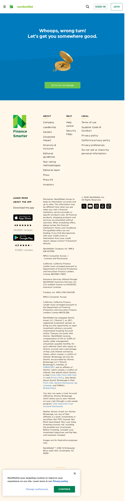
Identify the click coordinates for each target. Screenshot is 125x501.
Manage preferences (37, 489)
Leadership (49, 127)
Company (48, 122)
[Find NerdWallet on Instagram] (96, 207)
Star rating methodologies (52, 163)
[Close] (74, 473)
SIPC (52, 367)
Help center (70, 124)
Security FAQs (71, 132)
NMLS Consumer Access (55, 256)
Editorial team (51, 170)
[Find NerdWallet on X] (84, 207)
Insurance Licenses (52, 287)
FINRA (46, 367)
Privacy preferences (93, 145)
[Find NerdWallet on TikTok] (108, 207)
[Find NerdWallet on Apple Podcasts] (102, 207)
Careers (47, 132)
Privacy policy (90, 135)
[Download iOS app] (23, 218)
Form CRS (55, 375)
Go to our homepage (62, 85)
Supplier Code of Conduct (91, 129)
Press (46, 175)
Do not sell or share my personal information (95, 152)
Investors (48, 184)
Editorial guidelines (49, 155)
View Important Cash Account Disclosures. (58, 405)
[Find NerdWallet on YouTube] (90, 207)
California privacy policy (96, 140)
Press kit (48, 179)
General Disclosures (63, 383)
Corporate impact (49, 139)
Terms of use (89, 122)
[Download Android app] (23, 238)
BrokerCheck (49, 388)
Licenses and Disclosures (56, 258)
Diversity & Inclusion (49, 147)
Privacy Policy (57, 377)
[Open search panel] (87, 6)
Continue (64, 489)
